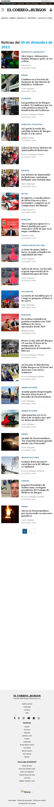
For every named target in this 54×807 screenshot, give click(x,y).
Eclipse (13, 3)
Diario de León (27, 766)
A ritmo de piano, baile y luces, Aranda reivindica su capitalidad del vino (36, 252)
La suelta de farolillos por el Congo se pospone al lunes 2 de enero (36, 298)
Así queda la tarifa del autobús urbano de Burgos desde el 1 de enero (36, 131)
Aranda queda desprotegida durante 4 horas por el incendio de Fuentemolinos (36, 394)
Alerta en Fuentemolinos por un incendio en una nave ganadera (36, 513)
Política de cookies (39, 800)
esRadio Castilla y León (27, 781)
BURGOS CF (21, 18)
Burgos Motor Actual (27, 745)
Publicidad (27, 707)
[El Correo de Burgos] (26, 9)
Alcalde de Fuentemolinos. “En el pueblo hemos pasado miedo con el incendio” (36, 441)
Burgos (4, 18)
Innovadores (27, 754)
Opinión (27, 757)
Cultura (27, 739)
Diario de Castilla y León (27, 769)
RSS (27, 713)
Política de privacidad (24, 800)
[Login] (51, 10)
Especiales (27, 742)
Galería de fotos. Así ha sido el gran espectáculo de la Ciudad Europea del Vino (36, 271)
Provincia (27, 730)
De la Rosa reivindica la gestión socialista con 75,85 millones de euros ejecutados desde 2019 (36, 323)
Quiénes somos (27, 704)
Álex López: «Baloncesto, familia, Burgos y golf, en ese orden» (36, 59)
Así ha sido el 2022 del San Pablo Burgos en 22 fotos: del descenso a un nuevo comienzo (37, 368)
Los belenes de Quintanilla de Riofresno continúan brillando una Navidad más (35, 177)
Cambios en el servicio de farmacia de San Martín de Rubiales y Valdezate (35, 82)
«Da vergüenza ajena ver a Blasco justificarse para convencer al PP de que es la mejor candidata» (36, 227)
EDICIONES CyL (45, 1)
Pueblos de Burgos (31, 3)
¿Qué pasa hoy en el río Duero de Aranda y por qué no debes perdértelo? (36, 418)
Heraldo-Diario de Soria (27, 775)
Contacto (27, 710)
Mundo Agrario (27, 751)
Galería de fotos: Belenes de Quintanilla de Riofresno (36, 149)
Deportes (27, 733)
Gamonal (20, 3)
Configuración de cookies (27, 803)
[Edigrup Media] (27, 791)
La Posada (27, 748)
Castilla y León (45, 18)
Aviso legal (12, 800)
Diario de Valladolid (27, 772)
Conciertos (43, 3)
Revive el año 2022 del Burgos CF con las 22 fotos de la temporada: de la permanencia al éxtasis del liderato (37, 345)
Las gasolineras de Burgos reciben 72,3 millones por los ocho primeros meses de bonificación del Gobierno (36, 106)
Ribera (13, 18)
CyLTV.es (27, 778)
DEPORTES (32, 18)
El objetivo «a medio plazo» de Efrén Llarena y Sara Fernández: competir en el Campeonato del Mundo (36, 202)
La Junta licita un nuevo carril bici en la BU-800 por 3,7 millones (35, 464)
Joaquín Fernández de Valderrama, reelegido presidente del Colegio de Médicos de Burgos (35, 489)
